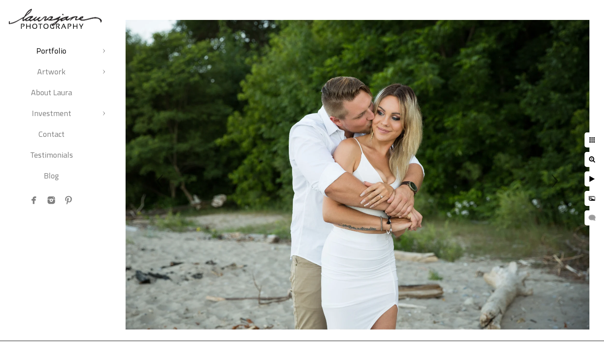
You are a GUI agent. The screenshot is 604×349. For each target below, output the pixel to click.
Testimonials (51, 155)
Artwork (51, 72)
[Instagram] (51, 200)
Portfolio (51, 51)
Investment (51, 113)
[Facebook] (34, 200)
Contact (51, 134)
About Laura (51, 92)
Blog (51, 176)
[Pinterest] (68, 200)
